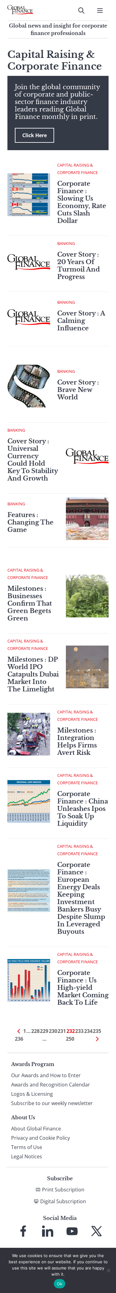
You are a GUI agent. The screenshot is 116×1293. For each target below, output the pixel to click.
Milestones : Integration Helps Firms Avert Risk (77, 741)
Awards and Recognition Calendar (50, 1084)
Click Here (34, 135)
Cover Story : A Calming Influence (81, 321)
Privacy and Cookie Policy (40, 1137)
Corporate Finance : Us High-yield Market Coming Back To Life (83, 987)
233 (79, 1031)
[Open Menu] (100, 10)
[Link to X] (96, 1231)
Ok (59, 1283)
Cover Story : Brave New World (78, 390)
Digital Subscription (63, 1201)
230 (53, 1031)
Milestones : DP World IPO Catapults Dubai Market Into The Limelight (33, 674)
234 (88, 1031)
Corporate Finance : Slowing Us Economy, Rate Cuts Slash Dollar (81, 202)
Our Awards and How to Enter (46, 1075)
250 (70, 1038)
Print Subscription (63, 1189)
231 (62, 1031)
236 (19, 1038)
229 (44, 1031)
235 (97, 1031)
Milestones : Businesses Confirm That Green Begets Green (29, 603)
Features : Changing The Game (30, 522)
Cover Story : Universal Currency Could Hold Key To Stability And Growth (32, 460)
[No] (108, 1270)
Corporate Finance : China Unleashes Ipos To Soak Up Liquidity (82, 808)
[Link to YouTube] (72, 1231)
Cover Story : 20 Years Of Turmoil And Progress (78, 266)
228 (35, 1031)
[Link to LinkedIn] (47, 1231)
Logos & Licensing (32, 1094)
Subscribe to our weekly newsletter (52, 1103)
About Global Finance (36, 1128)
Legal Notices (26, 1156)
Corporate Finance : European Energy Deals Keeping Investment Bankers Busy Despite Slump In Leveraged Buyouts (81, 898)
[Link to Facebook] (23, 1231)
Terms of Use (26, 1147)
